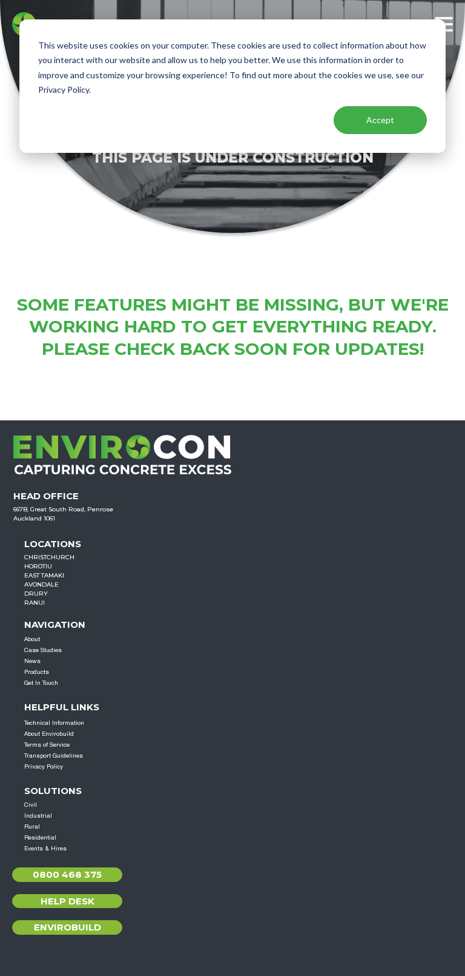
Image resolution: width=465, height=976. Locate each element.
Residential (40, 837)
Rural (32, 826)
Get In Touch (41, 682)
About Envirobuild (49, 733)
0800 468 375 (67, 874)
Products (36, 671)
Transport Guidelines (53, 755)
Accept (380, 120)
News (32, 660)
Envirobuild (67, 927)
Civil (30, 804)
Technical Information (54, 722)
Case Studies (43, 649)
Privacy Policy (43, 766)
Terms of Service (47, 744)
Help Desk (67, 901)
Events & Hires (45, 848)
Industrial (38, 815)
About (32, 638)
